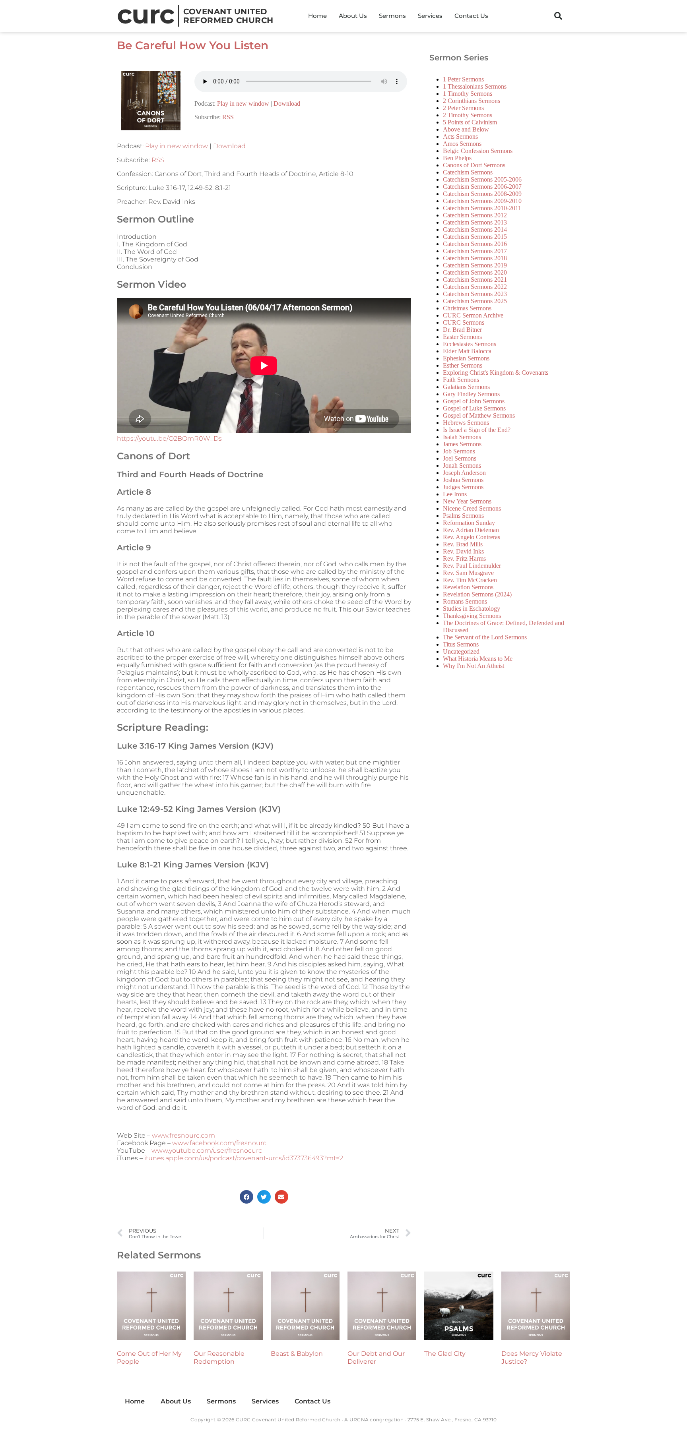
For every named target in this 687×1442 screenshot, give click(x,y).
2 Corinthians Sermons (471, 100)
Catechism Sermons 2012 (475, 215)
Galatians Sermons (466, 386)
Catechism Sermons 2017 (475, 251)
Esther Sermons (462, 365)
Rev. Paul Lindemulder (472, 565)
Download (287, 103)
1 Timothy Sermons (467, 93)
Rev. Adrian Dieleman (471, 529)
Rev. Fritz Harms (464, 558)
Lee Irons (455, 494)
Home (317, 15)
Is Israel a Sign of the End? (476, 429)
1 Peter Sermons (463, 79)
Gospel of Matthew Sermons (479, 415)
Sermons (392, 15)
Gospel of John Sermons (474, 401)
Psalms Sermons (463, 515)
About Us (353, 15)
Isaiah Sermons (462, 437)
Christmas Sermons (467, 308)
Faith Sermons (461, 379)
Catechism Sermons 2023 (475, 293)
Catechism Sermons (468, 172)
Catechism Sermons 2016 (475, 243)
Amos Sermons (462, 143)
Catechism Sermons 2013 (475, 222)
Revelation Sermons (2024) (477, 594)
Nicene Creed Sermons (472, 508)
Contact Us (471, 15)
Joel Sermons (459, 458)
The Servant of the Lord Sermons (485, 637)
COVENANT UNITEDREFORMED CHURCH (228, 16)
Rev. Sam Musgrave (468, 572)
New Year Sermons (467, 501)
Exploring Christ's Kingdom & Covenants (495, 372)
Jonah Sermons (462, 465)
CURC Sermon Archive (473, 315)
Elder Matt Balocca (467, 351)
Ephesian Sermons (466, 358)
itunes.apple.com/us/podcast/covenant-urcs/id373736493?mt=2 (243, 1158)
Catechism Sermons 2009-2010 (482, 200)
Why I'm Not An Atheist (473, 665)
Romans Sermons (465, 601)
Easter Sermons (462, 336)
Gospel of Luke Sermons (474, 408)
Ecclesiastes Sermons (469, 344)
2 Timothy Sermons (467, 115)
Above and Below (466, 129)
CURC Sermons (463, 322)
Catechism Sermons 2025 (475, 301)
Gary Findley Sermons (471, 394)
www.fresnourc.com (183, 1135)
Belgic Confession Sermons (477, 150)
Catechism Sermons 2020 (475, 272)
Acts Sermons (460, 136)
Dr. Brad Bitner (462, 329)
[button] (558, 16)
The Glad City (445, 1353)
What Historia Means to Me (477, 658)
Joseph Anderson (464, 472)
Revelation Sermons (468, 587)
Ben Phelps (457, 158)
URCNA (359, 1420)
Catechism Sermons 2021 (475, 279)
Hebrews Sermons (466, 422)
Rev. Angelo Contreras (471, 537)
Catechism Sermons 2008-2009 (482, 193)
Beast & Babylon (297, 1353)
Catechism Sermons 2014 (475, 229)
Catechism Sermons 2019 (475, 265)
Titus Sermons (461, 644)
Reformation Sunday (469, 522)
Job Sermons (459, 451)
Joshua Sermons (463, 479)
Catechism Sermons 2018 (475, 258)
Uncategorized (461, 651)
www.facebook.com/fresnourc (219, 1143)
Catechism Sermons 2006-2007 (482, 186)
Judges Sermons (463, 487)
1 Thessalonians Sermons (475, 86)
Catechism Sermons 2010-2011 (482, 208)
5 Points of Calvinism (470, 122)
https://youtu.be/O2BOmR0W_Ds (169, 438)
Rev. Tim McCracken (470, 580)
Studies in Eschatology (471, 608)
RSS (228, 117)
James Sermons (462, 444)
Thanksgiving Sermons (472, 615)
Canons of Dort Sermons (474, 165)
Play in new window (243, 103)
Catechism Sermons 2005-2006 (482, 179)
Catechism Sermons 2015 (475, 236)
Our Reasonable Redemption (219, 1357)
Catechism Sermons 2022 (475, 286)
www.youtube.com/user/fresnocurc (206, 1150)
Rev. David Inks (463, 551)
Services (430, 15)
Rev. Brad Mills (463, 544)
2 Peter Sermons (463, 108)
